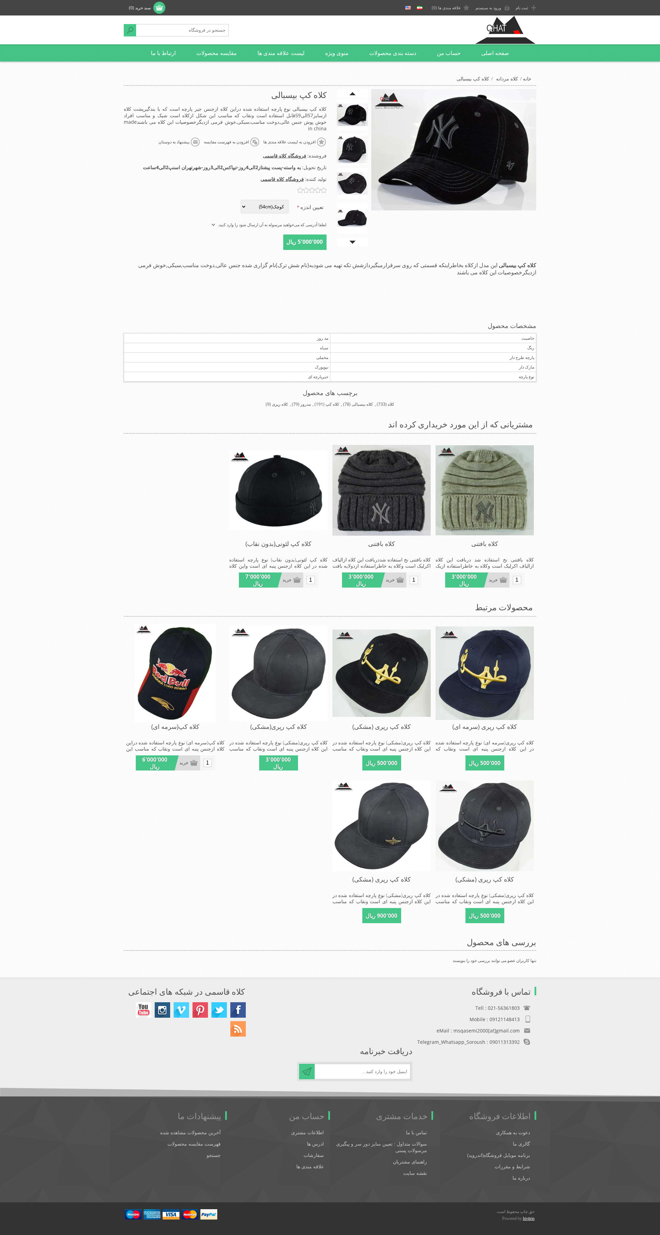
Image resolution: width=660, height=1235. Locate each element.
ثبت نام (522, 8)
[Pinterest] (200, 1010)
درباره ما (521, 1177)
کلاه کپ (332, 404)
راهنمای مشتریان (410, 1161)
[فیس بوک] (238, 1010)
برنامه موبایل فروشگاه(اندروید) (498, 1155)
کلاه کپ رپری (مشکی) (381, 726)
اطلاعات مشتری (307, 1132)
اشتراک (307, 1071)
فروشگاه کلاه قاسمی (284, 155)
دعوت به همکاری (513, 1132)
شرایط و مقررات (512, 1166)
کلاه (391, 404)
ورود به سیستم (488, 8)
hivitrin (529, 1218)
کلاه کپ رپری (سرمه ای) (484, 726)
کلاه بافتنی (484, 543)
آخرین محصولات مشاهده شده (190, 1132)
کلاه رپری (280, 404)
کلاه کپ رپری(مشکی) (278, 726)
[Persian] (419, 7)
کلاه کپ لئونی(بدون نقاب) (278, 543)
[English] (408, 7)
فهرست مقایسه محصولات (194, 1143)
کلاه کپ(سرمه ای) (175, 726)
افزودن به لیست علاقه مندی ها (289, 142)
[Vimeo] (181, 1010)
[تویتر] (219, 1010)
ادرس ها (315, 1143)
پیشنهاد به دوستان (173, 142)
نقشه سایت (415, 1173)
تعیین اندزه (311, 207)
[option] (352, 114)
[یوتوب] (143, 1010)
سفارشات (314, 1155)
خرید (493, 579)
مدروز (305, 404)
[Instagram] (162, 1010)
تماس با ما (416, 1132)
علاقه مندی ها (310, 1166)
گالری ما (521, 1143)
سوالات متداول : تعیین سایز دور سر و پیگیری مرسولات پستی (381, 1147)
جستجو (130, 30)
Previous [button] (352, 93)
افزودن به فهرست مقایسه (226, 142)
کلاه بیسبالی (362, 404)
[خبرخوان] (238, 1029)
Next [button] (352, 242)
